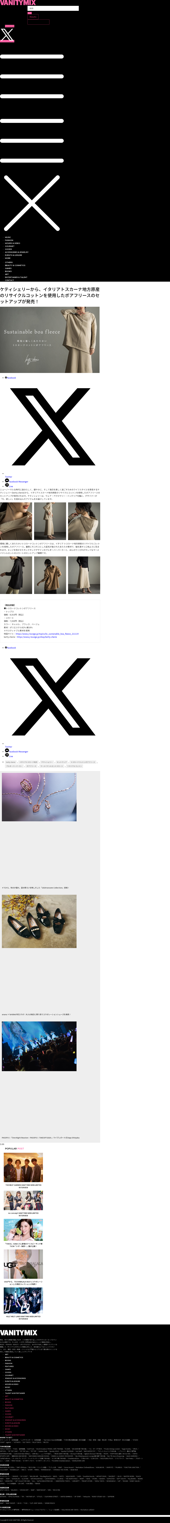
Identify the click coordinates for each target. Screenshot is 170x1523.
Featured (9, 1366)
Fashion (8, 1363)
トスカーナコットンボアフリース (83, 762)
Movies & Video (11, 1384)
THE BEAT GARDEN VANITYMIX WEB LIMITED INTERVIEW (23, 1186)
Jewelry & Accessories (15, 1378)
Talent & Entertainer (15, 1393)
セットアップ (62, 762)
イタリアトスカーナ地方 (28, 762)
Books (8, 1360)
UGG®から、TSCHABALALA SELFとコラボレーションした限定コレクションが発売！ (23, 1282)
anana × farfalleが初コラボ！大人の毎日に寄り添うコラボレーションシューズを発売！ (36, 1014)
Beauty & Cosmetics (14, 1357)
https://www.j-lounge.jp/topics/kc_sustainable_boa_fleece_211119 (47, 633)
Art (6, 1354)
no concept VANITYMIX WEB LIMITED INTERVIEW (23, 1214)
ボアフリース (31, 766)
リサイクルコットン (74, 766)
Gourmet (9, 1375)
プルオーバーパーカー (14, 766)
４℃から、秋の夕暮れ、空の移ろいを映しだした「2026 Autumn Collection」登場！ (35, 887)
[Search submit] (30, 13)
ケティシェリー (47, 762)
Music (7, 1387)
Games (8, 1369)
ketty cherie (10, 762)
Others (8, 1390)
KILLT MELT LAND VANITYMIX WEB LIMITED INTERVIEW (23, 1317)
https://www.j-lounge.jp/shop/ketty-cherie (37, 636)
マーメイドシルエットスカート (51, 766)
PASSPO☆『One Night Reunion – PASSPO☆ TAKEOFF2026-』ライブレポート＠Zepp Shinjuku (41, 1137)
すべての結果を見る (38, 21)
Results (33, 17)
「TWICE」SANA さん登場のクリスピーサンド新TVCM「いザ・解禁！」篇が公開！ (23, 1244)
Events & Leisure (12, 1381)
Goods (8, 1372)
